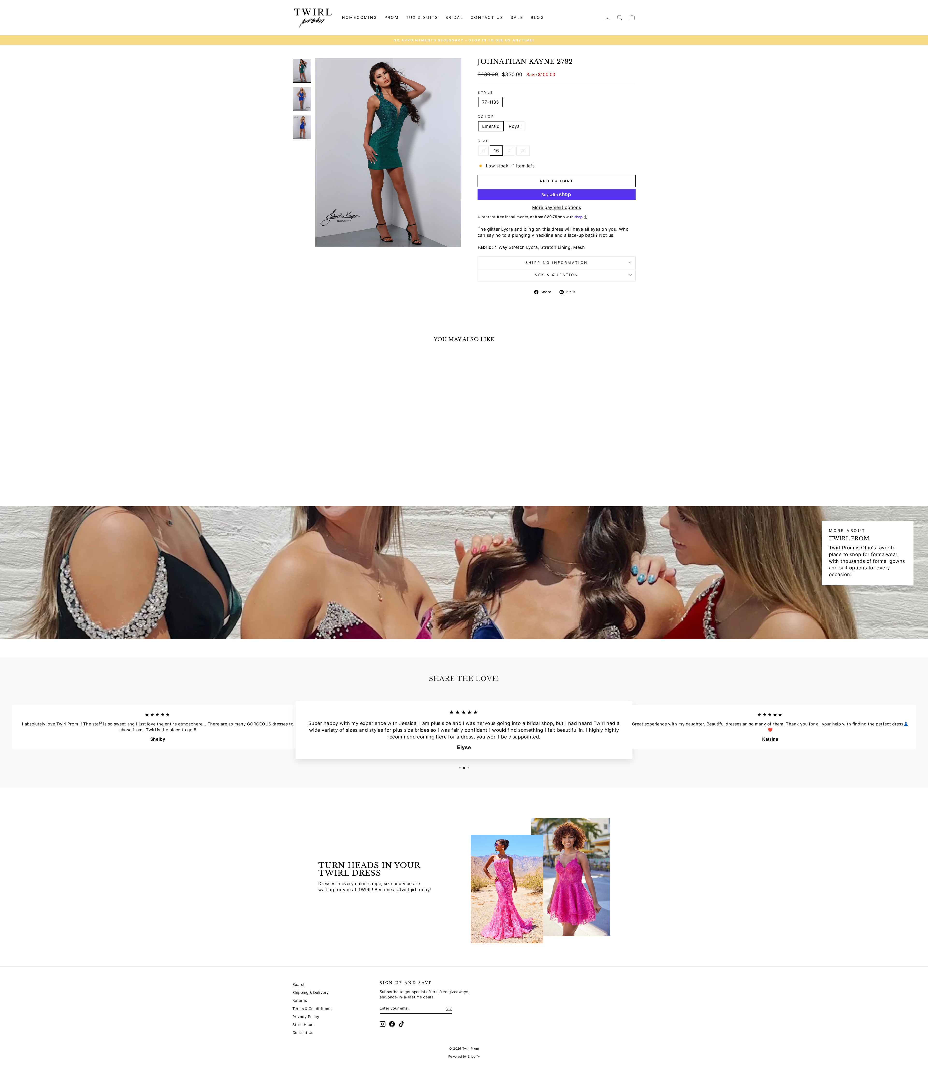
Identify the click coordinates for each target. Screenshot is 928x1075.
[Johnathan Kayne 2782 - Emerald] (330, 477)
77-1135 (490, 102)
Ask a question (556, 275)
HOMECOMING (359, 17)
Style (486, 92)
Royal (515, 126)
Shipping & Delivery (310, 992)
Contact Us (302, 1032)
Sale (517, 17)
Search (299, 984)
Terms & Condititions (311, 1008)
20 (523, 150)
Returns (299, 1000)
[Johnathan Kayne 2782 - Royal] (336, 477)
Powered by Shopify (464, 1056)
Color (486, 117)
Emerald (491, 126)
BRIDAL (454, 17)
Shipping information (556, 262)
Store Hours (303, 1024)
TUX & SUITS (422, 17)
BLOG (537, 17)
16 (496, 150)
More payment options (556, 207)
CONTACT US (487, 17)
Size (483, 141)
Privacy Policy (305, 1016)
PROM (391, 17)
